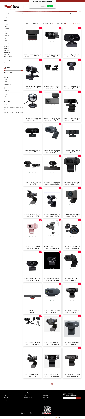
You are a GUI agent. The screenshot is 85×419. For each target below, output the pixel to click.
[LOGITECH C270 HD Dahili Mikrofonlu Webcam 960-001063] (52, 132)
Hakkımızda (6, 397)
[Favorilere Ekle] (32, 55)
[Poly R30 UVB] (32, 296)
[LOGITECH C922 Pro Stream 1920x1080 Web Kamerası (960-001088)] (52, 35)
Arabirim (6, 77)
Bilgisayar (9, 13)
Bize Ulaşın (6, 400)
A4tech (6, 26)
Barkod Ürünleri (6, 54)
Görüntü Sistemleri (48, 13)
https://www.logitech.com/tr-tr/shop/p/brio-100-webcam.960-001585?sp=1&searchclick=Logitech (21, 104)
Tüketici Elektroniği (67, 13)
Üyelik (25, 395)
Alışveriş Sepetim (46, 399)
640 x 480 (7, 90)
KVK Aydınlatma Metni (28, 397)
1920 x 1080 (7, 88)
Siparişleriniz (45, 395)
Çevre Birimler (25, 13)
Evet (50, 6)
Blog (78, 1)
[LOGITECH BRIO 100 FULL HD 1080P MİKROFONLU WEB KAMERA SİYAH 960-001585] (72, 260)
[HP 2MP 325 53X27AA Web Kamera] (32, 164)
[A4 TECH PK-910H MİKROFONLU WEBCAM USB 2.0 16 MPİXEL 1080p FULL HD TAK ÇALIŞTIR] (32, 72)
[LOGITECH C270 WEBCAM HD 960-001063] (52, 292)
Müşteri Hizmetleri (60, 1)
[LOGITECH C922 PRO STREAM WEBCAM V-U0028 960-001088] (32, 321)
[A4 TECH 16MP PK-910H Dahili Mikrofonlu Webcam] (52, 200)
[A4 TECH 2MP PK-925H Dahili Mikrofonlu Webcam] (52, 164)
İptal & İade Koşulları (27, 399)
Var (5, 96)
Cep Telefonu (76, 13)
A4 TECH (6, 24)
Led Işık (6, 94)
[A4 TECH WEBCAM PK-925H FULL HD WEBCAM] (32, 264)
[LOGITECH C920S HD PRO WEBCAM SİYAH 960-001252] (32, 360)
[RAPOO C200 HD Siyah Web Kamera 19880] (72, 132)
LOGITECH (7, 35)
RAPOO (6, 40)
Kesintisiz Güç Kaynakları (8, 60)
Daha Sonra (43, 6)
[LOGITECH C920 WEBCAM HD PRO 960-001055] (72, 292)
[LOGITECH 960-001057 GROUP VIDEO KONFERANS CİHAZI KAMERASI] (72, 228)
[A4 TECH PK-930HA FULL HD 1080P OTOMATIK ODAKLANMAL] (72, 66)
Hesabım (73, 1)
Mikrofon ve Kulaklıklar (8, 56)
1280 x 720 (7, 87)
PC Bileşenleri (17, 13)
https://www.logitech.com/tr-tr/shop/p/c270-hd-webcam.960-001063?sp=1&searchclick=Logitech (21, 107)
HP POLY (6, 31)
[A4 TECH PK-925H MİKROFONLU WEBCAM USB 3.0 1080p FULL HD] (72, 40)
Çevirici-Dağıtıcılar (7, 52)
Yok (6, 98)
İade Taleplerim (46, 397)
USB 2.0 (6, 81)
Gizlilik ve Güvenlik (27, 400)
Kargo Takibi (67, 1)
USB (6, 79)
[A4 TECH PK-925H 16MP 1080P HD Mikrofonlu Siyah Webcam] (52, 67)
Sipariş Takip (6, 399)
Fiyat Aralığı (7, 67)
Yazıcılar (32, 13)
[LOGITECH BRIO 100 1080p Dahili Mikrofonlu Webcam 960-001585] (72, 164)
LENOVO (6, 33)
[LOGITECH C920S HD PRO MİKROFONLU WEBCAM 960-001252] (52, 324)
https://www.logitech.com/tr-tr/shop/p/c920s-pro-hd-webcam (15, 112)
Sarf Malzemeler (7, 50)
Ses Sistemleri (57, 13)
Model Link (7, 101)
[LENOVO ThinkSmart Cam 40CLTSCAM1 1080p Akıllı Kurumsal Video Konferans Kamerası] (32, 35)
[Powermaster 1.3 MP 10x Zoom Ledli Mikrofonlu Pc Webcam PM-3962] (32, 100)
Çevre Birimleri (6, 46)
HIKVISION (7, 28)
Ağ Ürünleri (39, 13)
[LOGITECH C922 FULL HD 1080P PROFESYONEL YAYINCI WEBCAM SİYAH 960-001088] (52, 360)
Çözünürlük (7, 84)
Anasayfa (5, 13)
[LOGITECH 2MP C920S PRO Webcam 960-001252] (32, 196)
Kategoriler (7, 44)
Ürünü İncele (37, 55)
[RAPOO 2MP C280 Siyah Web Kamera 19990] (32, 132)
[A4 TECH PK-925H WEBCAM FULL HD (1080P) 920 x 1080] (52, 260)
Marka (5, 20)
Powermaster (7, 38)
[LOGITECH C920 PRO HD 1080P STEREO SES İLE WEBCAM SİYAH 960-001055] (72, 360)
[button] (29, 40)
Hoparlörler (6, 58)
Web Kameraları (6, 48)
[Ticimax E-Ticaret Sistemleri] (42, 418)
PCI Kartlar (5, 62)
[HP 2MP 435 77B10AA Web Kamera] (72, 104)
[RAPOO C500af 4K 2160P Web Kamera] (72, 196)
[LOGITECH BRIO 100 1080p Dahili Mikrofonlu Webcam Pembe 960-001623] (32, 228)
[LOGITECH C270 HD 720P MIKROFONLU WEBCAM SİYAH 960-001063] (72, 328)
